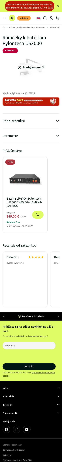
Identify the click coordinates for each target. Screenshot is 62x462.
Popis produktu (14, 121)
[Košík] (57, 18)
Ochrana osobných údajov (14, 450)
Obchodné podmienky (12, 445)
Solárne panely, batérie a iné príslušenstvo (27, 27)
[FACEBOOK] (6, 429)
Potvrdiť (29, 366)
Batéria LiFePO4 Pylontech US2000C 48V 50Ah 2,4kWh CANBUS (24, 202)
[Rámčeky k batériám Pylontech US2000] (31, 67)
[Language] (38, 18)
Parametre (10, 136)
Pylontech (17, 93)
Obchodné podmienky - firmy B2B (17, 460)
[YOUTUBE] (27, 429)
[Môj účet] (51, 18)
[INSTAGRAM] (16, 429)
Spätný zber (8, 455)
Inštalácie (24, 18)
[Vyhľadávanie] (45, 18)
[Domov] (12, 18)
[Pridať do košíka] (38, 215)
